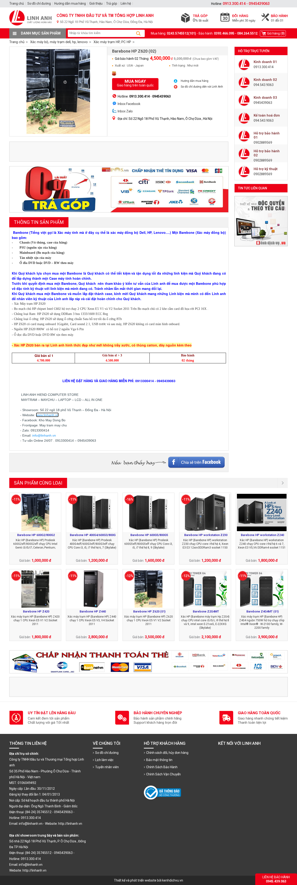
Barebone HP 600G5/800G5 (149, 535)
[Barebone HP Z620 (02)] (58, 91)
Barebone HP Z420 (36, 611)
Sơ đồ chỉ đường (107, 753)
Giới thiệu (96, 3)
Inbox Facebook (129, 104)
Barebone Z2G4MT (206, 611)
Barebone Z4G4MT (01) (262, 611)
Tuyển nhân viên (107, 767)
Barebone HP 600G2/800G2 (36, 535)
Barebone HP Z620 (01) (149, 611)
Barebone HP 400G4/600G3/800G (93, 535)
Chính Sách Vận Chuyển (163, 774)
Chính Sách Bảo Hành (162, 767)
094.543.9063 (264, 85)
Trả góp (111, 3)
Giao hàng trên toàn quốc (135, 83)
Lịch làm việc (104, 760)
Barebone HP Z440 (93, 611)
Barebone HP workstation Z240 (262, 535)
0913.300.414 (264, 67)
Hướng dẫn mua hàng (194, 80)
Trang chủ (16, 42)
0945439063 (263, 103)
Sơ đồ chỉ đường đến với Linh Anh (202, 86)
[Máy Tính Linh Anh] (148, 27)
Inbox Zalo (125, 111)
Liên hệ (126, 3)
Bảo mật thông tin (159, 760)
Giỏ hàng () (276, 33)
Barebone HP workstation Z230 (205, 535)
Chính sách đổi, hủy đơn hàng (167, 753)
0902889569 (263, 142)
